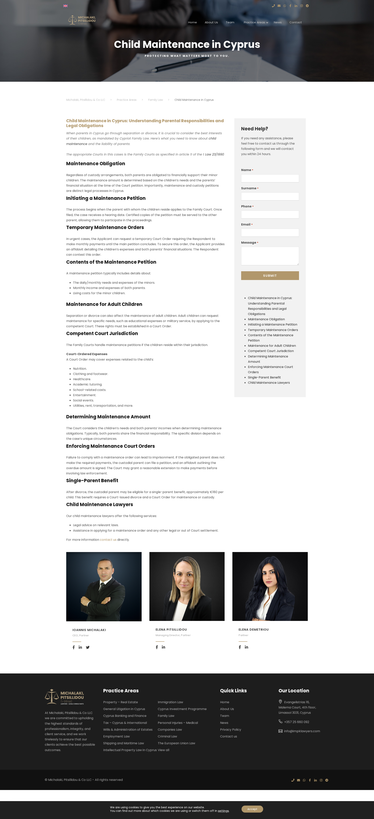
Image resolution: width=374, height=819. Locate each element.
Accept (252, 809)
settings (223, 811)
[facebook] (73, 647)
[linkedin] (80, 647)
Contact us (228, 736)
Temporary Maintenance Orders (273, 330)
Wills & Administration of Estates (128, 729)
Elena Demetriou (254, 629)
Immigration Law (170, 702)
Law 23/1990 (214, 154)
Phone (247, 206)
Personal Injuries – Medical (178, 723)
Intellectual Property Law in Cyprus (130, 750)
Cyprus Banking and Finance (124, 716)
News (224, 723)
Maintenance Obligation (266, 319)
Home (224, 702)
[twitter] (88, 647)
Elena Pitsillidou (171, 629)
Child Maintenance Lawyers (269, 382)
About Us (227, 709)
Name (247, 170)
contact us (108, 539)
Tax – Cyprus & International (125, 723)
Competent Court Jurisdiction (271, 351)
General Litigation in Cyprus (124, 709)
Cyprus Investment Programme (182, 709)
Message (249, 242)
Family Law (166, 716)
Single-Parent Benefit (264, 377)
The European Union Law (176, 743)
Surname (249, 188)
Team (224, 716)
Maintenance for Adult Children (272, 345)
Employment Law (116, 736)
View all (163, 750)
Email (246, 224)
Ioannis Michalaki (89, 630)
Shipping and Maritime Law (123, 743)
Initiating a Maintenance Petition (272, 324)
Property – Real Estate (120, 702)
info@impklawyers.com (302, 731)
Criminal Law (167, 736)
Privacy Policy (230, 729)
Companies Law (170, 729)
